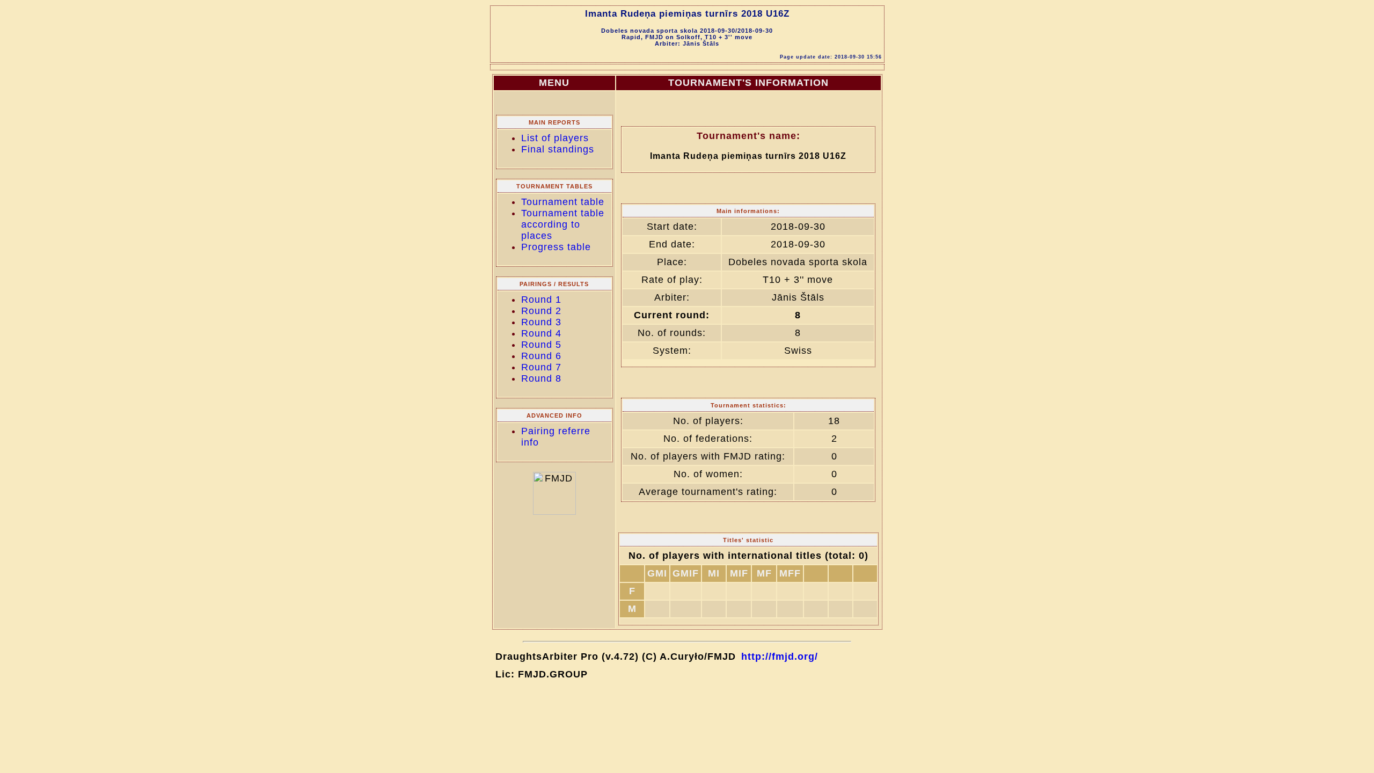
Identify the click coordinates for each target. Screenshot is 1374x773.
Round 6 (541, 356)
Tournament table (562, 201)
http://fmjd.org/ (779, 656)
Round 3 (541, 322)
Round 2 (541, 310)
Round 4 (541, 333)
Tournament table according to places (562, 224)
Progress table (556, 247)
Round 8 (541, 378)
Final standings (557, 149)
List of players (555, 138)
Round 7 (541, 367)
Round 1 (541, 299)
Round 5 (541, 344)
